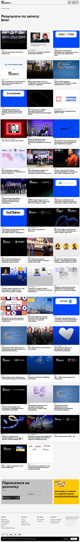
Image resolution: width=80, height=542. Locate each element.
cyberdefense (33, 50)
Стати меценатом (54, 522)
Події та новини (6, 8)
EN (69, 3)
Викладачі (23, 521)
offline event (59, 109)
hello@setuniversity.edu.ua (71, 518)
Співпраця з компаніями (55, 519)
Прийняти (74, 538)
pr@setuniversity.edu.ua (66, 496)
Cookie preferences (70, 523)
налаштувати (33, 538)
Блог (3, 50)
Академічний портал (26, 524)
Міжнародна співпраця (55, 521)
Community (33, 286)
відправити (30, 494)
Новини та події (24, 522)
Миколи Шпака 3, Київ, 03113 (72, 517)
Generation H (40, 521)
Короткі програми (5, 522)
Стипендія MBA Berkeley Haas (8, 528)
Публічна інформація (70, 520)
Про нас (23, 519)
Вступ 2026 (3, 524)
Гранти (2, 526)
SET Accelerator (40, 519)
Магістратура (4, 519)
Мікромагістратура (5, 521)
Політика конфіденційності (72, 522)
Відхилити (66, 538)
